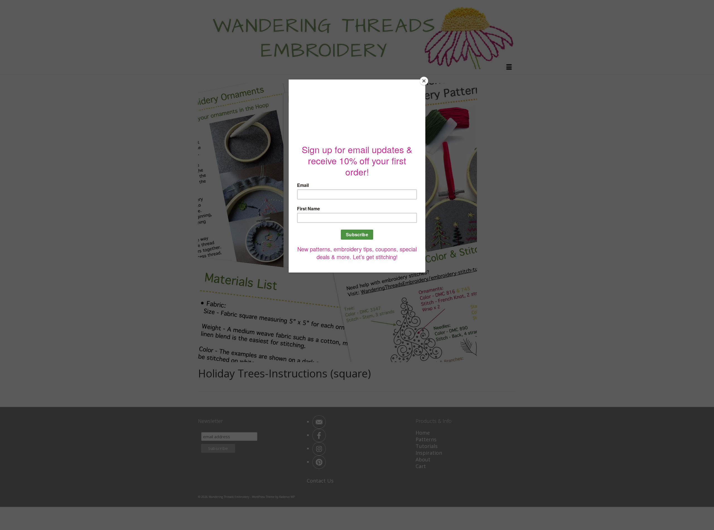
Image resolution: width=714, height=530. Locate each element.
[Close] (424, 81)
